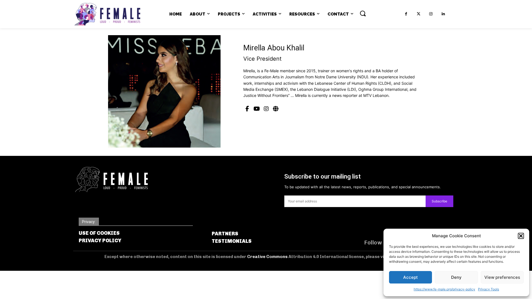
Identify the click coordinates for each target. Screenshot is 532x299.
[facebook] (247, 109)
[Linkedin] (443, 14)
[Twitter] (418, 14)
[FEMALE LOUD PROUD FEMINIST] (107, 14)
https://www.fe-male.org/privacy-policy (444, 289)
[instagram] (266, 109)
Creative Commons (267, 256)
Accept (410, 277)
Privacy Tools (488, 289)
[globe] (276, 109)
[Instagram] (431, 14)
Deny (456, 277)
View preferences (502, 277)
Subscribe (439, 201)
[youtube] (257, 109)
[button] (521, 236)
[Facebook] (406, 14)
